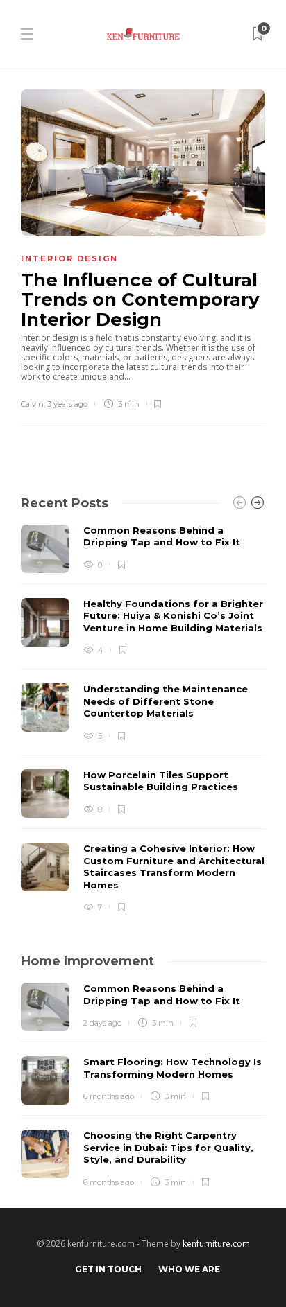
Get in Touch (108, 1269)
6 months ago (108, 1096)
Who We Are (189, 1269)
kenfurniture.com (216, 1243)
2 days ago (102, 1023)
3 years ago (67, 404)
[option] (143, 719)
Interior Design (69, 258)
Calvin (32, 404)
